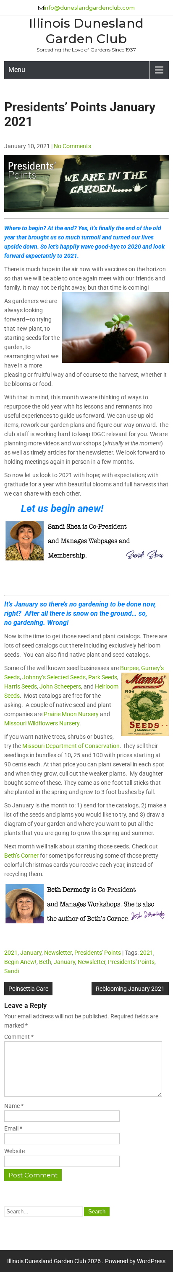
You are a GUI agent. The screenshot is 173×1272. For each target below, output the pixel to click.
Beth (45, 961)
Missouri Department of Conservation (71, 746)
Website (14, 1151)
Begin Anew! (20, 961)
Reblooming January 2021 (130, 988)
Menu (16, 70)
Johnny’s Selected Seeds (54, 677)
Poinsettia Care (28, 988)
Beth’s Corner (21, 855)
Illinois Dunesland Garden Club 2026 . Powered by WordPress (86, 1261)
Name (14, 1105)
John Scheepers (60, 686)
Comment (19, 1036)
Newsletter (58, 952)
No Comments (72, 146)
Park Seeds (102, 677)
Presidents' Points (97, 952)
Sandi (11, 971)
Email (13, 1128)
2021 (11, 952)
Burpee (129, 668)
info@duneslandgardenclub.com (89, 7)
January (31, 952)
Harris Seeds (20, 686)
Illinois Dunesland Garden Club (86, 30)
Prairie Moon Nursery (71, 714)
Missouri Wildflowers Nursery (41, 723)
